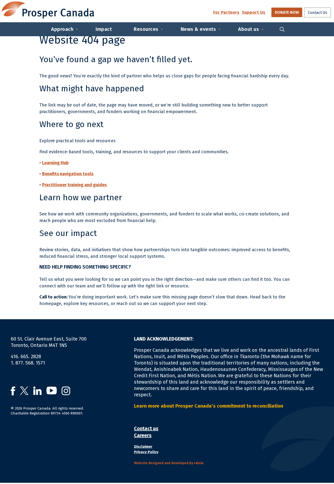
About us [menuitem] (248, 29)
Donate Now (287, 12)
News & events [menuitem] (198, 29)
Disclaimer (143, 446)
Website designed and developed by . (169, 463)
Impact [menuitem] (104, 29)
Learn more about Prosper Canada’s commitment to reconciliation (209, 406)
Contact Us (317, 12)
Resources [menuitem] (146, 29)
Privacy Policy (146, 452)
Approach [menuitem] (62, 29)
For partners (226, 12)
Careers (143, 435)
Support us (253, 12)
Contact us (146, 428)
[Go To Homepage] (47, 10)
